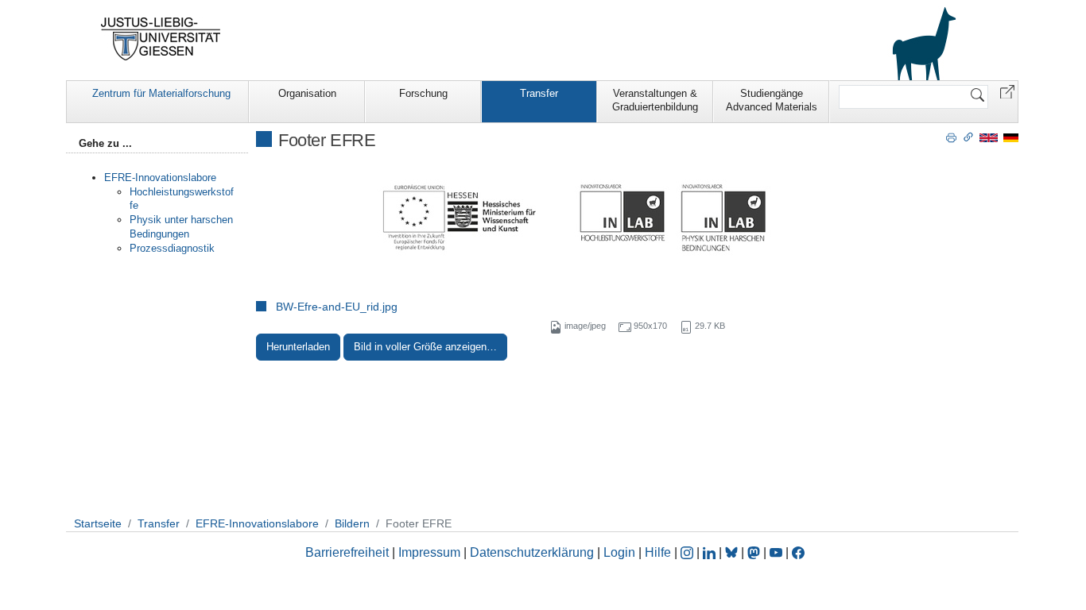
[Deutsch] (1010, 137)
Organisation (307, 93)
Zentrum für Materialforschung (161, 93)
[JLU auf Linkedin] (711, 552)
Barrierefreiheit (347, 552)
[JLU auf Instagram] (688, 552)
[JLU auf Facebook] (798, 552)
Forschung (423, 93)
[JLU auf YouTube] (776, 552)
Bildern (352, 523)
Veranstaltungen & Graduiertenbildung (655, 100)
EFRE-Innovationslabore (160, 177)
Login (620, 552)
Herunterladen (298, 347)
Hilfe (658, 552)
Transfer (539, 93)
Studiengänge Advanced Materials (771, 100)
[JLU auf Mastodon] (755, 552)
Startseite (98, 523)
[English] (988, 137)
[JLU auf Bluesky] (733, 552)
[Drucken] (951, 136)
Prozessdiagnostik (172, 248)
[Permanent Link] (968, 137)
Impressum (429, 552)
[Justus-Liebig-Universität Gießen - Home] (161, 39)
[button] (1007, 91)
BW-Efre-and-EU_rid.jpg (337, 306)
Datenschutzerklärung (532, 552)
